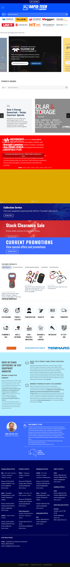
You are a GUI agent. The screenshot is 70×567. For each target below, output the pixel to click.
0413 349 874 (28, 483)
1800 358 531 (45, 519)
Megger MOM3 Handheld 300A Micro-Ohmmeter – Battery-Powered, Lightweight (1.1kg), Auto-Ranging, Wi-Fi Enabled (12, 296)
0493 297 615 (10, 523)
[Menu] (2, 7)
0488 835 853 (63, 477)
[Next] (67, 59)
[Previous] (2, 59)
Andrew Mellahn (6, 192)
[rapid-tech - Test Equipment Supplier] (35, 7)
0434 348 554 (45, 483)
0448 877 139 (10, 483)
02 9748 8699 (27, 481)
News (16, 104)
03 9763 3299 (10, 481)
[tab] (6, 267)
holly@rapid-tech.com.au (12, 546)
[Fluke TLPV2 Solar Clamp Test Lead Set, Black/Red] (58, 277)
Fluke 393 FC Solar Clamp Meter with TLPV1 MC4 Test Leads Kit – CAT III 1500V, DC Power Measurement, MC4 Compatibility (35, 289)
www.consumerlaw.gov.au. (44, 400)
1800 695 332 (62, 475)
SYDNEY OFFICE (24, 469)
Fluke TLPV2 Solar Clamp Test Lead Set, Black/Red (57, 287)
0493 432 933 (10, 506)
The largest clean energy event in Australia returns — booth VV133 (24, 112)
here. (41, 402)
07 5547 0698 (45, 481)
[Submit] (66, 14)
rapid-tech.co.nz (62, 520)
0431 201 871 (28, 521)
